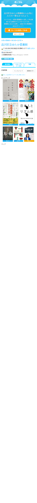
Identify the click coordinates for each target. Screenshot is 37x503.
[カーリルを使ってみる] (18, 30)
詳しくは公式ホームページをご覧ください (14, 74)
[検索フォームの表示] (34, 2)
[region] (18, 110)
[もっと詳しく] (18, 35)
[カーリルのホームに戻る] (18, 3)
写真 (30, 64)
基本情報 (7, 64)
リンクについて (18, 71)
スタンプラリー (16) (18, 65)
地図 (28, 48)
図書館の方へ (30, 71)
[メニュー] (2, 2)
